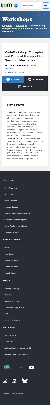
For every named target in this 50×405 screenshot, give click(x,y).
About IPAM (9, 327)
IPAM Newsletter (11, 267)
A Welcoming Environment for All (17, 348)
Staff (6, 314)
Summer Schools (11, 207)
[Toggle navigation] (46, 5)
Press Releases (10, 273)
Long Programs (10, 188)
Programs (7, 25)
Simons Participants (12, 320)
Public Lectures (10, 201)
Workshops (21, 25)
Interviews (8, 254)
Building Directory (11, 288)
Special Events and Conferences (17, 213)
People (6, 280)
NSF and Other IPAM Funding (16, 354)
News (6, 248)
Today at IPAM (10, 335)
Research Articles (11, 260)
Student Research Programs (15, 220)
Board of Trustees (11, 301)
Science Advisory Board (14, 307)
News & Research (11, 239)
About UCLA (9, 342)
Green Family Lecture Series (15, 226)
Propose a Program (12, 232)
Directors (8, 295)
